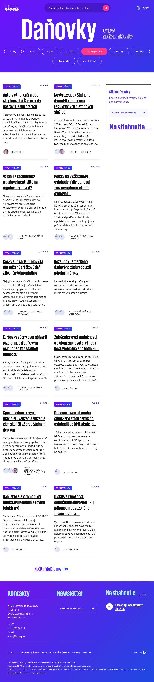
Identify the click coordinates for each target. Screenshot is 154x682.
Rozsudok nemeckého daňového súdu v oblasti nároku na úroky (72, 267)
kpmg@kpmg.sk (16, 636)
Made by (138, 652)
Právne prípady (94, 51)
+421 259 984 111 (17, 628)
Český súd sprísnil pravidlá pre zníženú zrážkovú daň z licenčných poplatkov (23, 267)
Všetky (13, 51)
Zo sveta (70, 51)
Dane (31, 51)
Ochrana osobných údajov (55, 652)
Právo (50, 51)
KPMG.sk (87, 652)
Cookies (76, 652)
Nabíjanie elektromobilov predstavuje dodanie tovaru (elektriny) (24, 502)
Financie (140, 51)
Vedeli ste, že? (89, 61)
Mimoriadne (64, 61)
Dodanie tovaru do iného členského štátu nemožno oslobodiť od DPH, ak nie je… (75, 418)
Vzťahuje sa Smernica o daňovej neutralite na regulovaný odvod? (20, 182)
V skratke (118, 51)
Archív (142, 594)
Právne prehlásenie (29, 652)
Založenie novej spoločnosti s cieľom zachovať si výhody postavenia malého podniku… (76, 342)
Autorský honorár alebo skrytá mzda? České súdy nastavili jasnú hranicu (22, 100)
